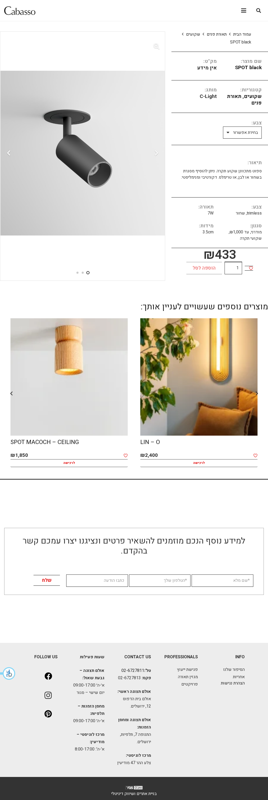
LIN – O (150, 442)
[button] (8, 673)
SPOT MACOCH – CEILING (44, 442)
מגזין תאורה (188, 677)
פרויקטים (189, 684)
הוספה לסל (204, 268)
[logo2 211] (19, 11)
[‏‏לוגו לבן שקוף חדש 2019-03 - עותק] (134, 789)
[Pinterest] (48, 714)
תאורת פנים (217, 34)
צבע (257, 123)
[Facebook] (48, 676)
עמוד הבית (242, 34)
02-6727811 (132, 670)
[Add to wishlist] (251, 268)
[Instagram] (48, 695)
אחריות (239, 677)
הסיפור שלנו (234, 669)
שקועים (193, 34)
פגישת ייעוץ (187, 669)
